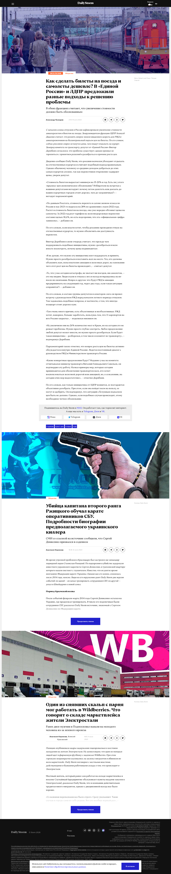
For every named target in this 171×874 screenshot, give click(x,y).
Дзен (96, 412)
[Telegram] (84, 830)
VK (103, 412)
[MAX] (103, 830)
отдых (68, 426)
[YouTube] (89, 830)
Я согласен (130, 866)
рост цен (59, 426)
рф (74, 426)
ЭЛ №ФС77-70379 (142, 826)
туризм (50, 426)
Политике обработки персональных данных (65, 867)
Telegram (88, 412)
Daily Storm (85, 3)
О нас (69, 831)
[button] (13, 4)
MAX (79, 408)
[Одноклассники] (98, 830)
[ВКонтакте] (94, 830)
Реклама (71, 836)
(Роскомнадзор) (116, 826)
